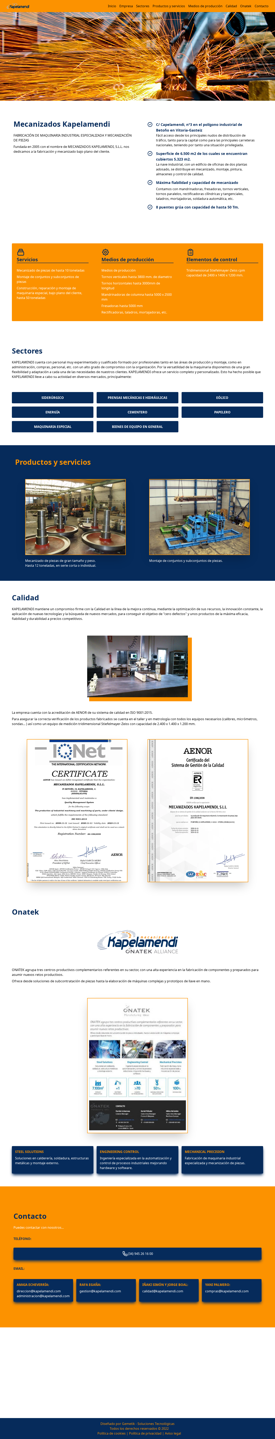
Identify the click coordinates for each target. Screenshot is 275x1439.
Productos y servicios (169, 6)
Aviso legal (173, 1433)
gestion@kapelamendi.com (100, 1291)
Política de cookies (111, 1433)
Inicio (112, 6)
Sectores (142, 6)
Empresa (126, 6)
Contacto (262, 6)
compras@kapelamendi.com (227, 1291)
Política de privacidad (145, 1433)
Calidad (231, 6)
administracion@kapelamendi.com (43, 1296)
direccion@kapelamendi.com (39, 1291)
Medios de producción (205, 6)
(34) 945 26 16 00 (140, 1253)
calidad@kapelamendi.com (162, 1291)
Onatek (245, 6)
